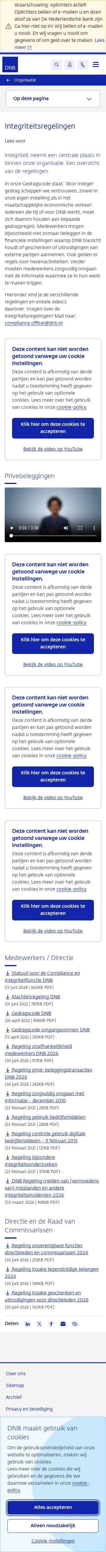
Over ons (16, 1373)
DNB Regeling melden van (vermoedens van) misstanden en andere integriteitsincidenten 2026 (52, 1188)
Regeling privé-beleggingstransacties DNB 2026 (48, 1073)
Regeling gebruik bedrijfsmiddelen (48, 1117)
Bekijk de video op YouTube (53, 449)
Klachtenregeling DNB (35, 997)
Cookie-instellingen (53, 1541)
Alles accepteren (53, 1507)
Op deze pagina (31, 99)
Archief (13, 1397)
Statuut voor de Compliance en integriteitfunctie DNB (42, 976)
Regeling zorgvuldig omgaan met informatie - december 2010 (44, 1097)
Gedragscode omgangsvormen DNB (50, 1030)
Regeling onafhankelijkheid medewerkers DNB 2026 (38, 1050)
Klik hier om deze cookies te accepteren (53, 428)
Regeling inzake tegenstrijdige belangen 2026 (52, 1272)
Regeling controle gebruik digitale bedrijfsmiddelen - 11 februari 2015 (45, 1137)
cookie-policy (71, 407)
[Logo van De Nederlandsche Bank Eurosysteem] (10, 64)
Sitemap (15, 1385)
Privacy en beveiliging (29, 1409)
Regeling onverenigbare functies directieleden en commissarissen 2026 (46, 1249)
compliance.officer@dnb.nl (34, 323)
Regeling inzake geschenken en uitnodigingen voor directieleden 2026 (46, 1296)
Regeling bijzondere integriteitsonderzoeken (31, 1160)
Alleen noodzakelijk (53, 1526)
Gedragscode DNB (31, 1013)
